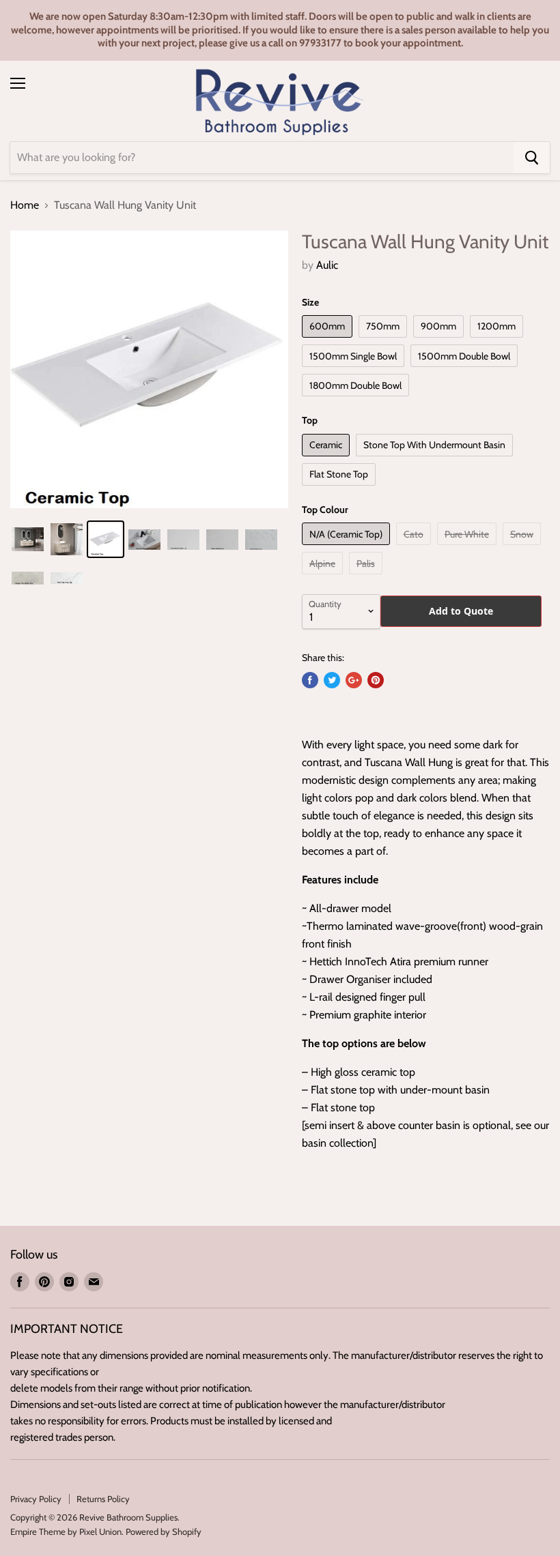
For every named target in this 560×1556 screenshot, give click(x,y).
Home (24, 205)
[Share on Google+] (354, 680)
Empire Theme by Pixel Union (66, 1531)
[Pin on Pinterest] (375, 680)
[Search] (532, 157)
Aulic (327, 265)
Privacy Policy (35, 1498)
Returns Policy (103, 1498)
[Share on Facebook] (310, 680)
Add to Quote (461, 610)
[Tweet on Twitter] (332, 680)
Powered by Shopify (163, 1531)
